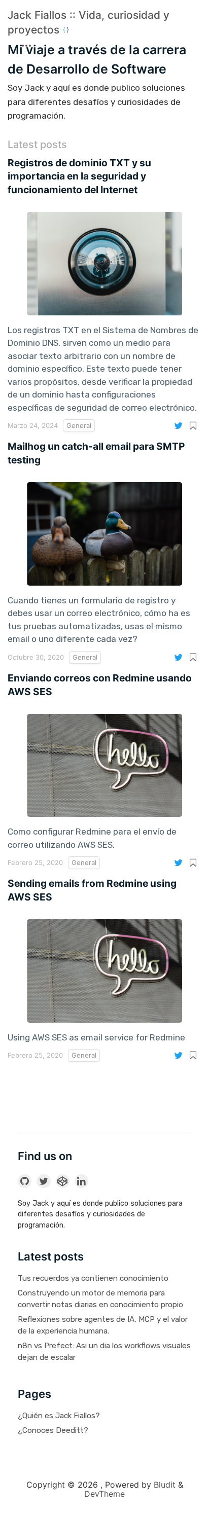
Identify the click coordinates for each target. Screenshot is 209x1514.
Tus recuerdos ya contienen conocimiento (93, 1278)
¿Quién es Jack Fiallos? (59, 1415)
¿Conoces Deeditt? (53, 1430)
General (78, 425)
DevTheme (104, 1494)
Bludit (165, 1485)
